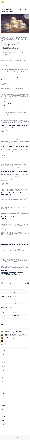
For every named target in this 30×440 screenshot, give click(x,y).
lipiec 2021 (3, 408)
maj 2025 (3, 370)
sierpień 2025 (3, 366)
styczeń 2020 (3, 432)
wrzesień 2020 (3, 421)
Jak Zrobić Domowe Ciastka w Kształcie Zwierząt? (10, 340)
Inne (1, 322)
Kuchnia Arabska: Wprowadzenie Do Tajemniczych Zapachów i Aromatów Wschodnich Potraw (16, 337)
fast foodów (12, 178)
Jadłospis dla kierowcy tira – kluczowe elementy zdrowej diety (9, 43)
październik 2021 (4, 404)
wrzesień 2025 (3, 365)
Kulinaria (2, 324)
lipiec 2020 (3, 424)
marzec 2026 (3, 357)
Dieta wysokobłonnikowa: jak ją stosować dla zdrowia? (9, 273)
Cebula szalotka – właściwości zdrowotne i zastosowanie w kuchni (10, 300)
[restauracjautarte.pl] (7, 2)
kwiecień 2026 (3, 355)
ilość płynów (6, 107)
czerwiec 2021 (3, 409)
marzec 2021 (3, 413)
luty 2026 (3, 358)
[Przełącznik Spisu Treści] (18, 42)
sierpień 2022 (3, 390)
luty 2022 (3, 398)
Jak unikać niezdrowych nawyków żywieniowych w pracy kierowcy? (9, 47)
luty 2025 (3, 374)
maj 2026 (3, 354)
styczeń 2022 (3, 400)
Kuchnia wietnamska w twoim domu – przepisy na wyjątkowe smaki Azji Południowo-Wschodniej (16, 334)
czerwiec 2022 (3, 393)
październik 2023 (4, 382)
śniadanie (4, 201)
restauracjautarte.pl (14, 437)
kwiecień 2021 (3, 412)
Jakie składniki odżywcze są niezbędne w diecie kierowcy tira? (8, 44)
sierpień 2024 (3, 377)
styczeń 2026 (3, 359)
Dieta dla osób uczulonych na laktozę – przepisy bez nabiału (8, 309)
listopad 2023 (3, 381)
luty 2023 (3, 389)
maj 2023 (3, 386)
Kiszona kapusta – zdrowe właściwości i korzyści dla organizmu (10, 299)
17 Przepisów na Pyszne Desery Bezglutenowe (7, 307)
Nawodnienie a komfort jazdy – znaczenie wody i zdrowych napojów (9, 45)
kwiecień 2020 (3, 428)
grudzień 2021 (3, 401)
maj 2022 (3, 394)
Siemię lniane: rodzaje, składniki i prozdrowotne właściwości (9, 297)
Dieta (2, 7)
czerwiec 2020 (3, 425)
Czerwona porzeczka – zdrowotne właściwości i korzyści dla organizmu (11, 296)
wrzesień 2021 (3, 405)
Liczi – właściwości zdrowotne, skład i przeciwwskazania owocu (11, 275)
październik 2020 (4, 420)
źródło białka (5, 168)
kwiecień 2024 (3, 378)
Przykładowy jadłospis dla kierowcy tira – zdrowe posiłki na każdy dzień (10, 48)
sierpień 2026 (3, 350)
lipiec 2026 (3, 351)
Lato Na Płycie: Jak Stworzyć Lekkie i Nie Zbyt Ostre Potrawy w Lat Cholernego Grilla (14, 331)
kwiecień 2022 (3, 396)
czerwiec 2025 (3, 369)
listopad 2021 (3, 402)
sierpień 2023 (3, 385)
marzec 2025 (3, 373)
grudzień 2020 (3, 417)
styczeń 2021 (3, 416)
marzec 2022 (3, 397)
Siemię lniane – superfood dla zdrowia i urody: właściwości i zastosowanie (12, 272)
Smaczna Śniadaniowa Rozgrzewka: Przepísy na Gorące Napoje (9, 312)
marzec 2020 (3, 429)
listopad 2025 (3, 362)
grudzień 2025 (3, 361)
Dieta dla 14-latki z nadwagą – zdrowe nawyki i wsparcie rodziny (11, 274)
